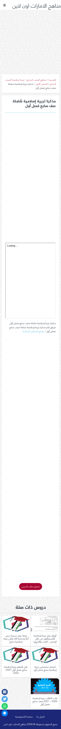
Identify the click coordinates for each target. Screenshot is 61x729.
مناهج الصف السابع (36, 79)
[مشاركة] (5, 692)
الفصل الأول (42, 83)
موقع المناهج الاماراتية (33, 330)
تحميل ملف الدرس (30, 586)
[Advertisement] (30, 40)
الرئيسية (52, 79)
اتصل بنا (40, 716)
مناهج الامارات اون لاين (36, 5)
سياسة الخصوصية (24, 716)
